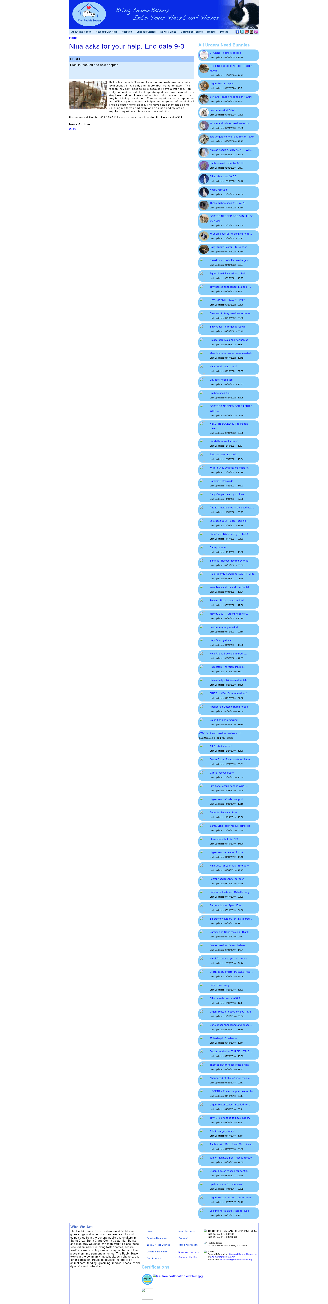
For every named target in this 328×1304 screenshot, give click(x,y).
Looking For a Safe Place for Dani (230, 1210)
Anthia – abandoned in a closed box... (232, 507)
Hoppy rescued (218, 189)
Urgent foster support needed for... (230, 1104)
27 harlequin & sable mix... (225, 1038)
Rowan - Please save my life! (227, 600)
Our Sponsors (154, 1258)
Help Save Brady (219, 985)
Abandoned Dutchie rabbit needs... (230, 706)
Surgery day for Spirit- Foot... (227, 905)
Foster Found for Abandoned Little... (231, 759)
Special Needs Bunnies (158, 1244)
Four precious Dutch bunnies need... (231, 233)
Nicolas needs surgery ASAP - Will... (231, 150)
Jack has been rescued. (223, 454)
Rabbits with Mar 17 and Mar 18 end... (232, 1144)
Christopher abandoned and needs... (231, 1025)
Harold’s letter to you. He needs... (229, 958)
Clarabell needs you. (222, 379)
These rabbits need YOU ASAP (228, 203)
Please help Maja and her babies (229, 340)
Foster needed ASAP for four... (228, 879)
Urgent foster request (222, 83)
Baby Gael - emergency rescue (227, 326)
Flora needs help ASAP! (224, 839)
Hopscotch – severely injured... (228, 666)
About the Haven (186, 1231)
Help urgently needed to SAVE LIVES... (233, 574)
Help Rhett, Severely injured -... (228, 653)
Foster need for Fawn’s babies (227, 945)
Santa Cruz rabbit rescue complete (230, 825)
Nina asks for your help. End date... (230, 865)
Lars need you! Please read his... (229, 520)
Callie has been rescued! (224, 720)
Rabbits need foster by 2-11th (227, 163)
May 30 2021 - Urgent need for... (229, 613)
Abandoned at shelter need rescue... (231, 1078)
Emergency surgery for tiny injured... (231, 918)
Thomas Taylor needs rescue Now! (230, 1064)
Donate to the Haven (157, 1251)
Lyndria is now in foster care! (226, 1184)
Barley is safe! (218, 547)
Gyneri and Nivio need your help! (229, 534)
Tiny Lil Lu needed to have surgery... (231, 1117)
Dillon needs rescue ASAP (225, 998)
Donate (211, 31)
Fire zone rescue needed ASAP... (229, 786)
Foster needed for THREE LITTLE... (231, 1051)
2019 (72, 128)
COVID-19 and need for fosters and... (221, 733)
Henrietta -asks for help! (224, 441)
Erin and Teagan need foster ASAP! (231, 96)
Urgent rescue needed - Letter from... (231, 1197)
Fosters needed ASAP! (223, 110)
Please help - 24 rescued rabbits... (230, 680)
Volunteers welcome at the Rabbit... (231, 587)
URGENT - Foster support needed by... (232, 1091)
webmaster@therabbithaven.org (236, 1259)
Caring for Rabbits (187, 1256)
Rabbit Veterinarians (188, 1244)
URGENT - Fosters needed (225, 52)
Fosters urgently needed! (224, 627)
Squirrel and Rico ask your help (228, 273)
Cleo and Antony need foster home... (231, 313)
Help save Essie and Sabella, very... (231, 892)
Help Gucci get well (221, 640)
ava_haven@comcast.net (222, 1256)
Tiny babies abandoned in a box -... (230, 286)
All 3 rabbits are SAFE (223, 176)
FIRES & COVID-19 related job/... (229, 693)
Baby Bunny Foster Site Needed (228, 247)
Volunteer (183, 1237)
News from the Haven (189, 1251)
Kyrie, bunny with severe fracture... (230, 467)
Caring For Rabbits (192, 31)
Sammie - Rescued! (221, 481)
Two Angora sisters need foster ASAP (232, 136)
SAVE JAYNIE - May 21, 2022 (227, 300)
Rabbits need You (220, 393)
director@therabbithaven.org (243, 1254)
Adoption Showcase (157, 1237)
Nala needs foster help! (223, 366)
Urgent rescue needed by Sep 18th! (230, 1011)
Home (73, 37)
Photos (224, 31)
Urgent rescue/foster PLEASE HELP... (232, 971)
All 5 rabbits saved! (221, 746)
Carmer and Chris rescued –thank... (230, 932)
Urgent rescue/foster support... (227, 799)
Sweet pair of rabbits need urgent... (230, 260)
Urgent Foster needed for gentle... (230, 1171)
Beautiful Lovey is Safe (223, 812)
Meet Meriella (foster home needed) (231, 353)
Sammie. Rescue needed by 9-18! (229, 560)
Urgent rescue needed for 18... (227, 852)
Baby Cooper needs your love (227, 494)
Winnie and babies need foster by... (230, 123)
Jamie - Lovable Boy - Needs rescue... (232, 1157)
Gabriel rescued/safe (222, 772)
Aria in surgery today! (222, 1131)
